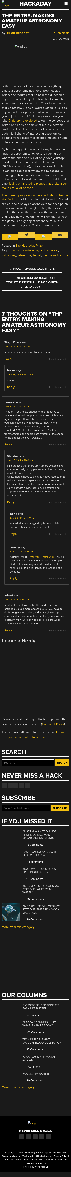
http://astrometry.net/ (42, 556)
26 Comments (35, 899)
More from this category (18, 927)
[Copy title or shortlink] (22, 39)
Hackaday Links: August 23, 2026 (39, 1058)
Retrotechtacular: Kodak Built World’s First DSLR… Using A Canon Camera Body (32, 282)
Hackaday (35, 3)
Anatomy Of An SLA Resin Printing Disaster (40, 870)
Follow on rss (21, 785)
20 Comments (35, 919)
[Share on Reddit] (17, 38)
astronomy (9, 255)
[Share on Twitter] (8, 38)
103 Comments (35, 1032)
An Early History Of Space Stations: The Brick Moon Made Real (41, 909)
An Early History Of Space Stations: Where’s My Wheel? (41, 889)
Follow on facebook (4, 785)
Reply (8, 359)
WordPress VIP (42, 1167)
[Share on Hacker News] (13, 38)
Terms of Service (12, 1160)
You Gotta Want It (35, 1073)
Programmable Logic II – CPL (32, 268)
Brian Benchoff (18, 33)
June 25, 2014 (60, 39)
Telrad (37, 255)
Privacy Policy (61, 1156)
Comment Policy (53, 724)
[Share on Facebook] (3, 38)
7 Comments (61, 33)
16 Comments (34, 879)
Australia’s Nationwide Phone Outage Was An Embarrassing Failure (39, 835)
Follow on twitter (10, 785)
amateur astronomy (26, 250)
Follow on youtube (15, 785)
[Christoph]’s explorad (22, 120)
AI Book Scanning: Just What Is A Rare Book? (39, 1024)
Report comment (57, 359)
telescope (24, 255)
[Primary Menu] (66, 3)
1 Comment (33, 1066)
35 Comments (35, 1049)
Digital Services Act (32, 1160)
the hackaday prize (56, 255)
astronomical (49, 250)
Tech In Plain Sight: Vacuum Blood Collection (41, 1041)
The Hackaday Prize (29, 245)
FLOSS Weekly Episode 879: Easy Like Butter (41, 1007)
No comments (35, 861)
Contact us (27, 785)
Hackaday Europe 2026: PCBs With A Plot (39, 853)
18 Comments (34, 844)
